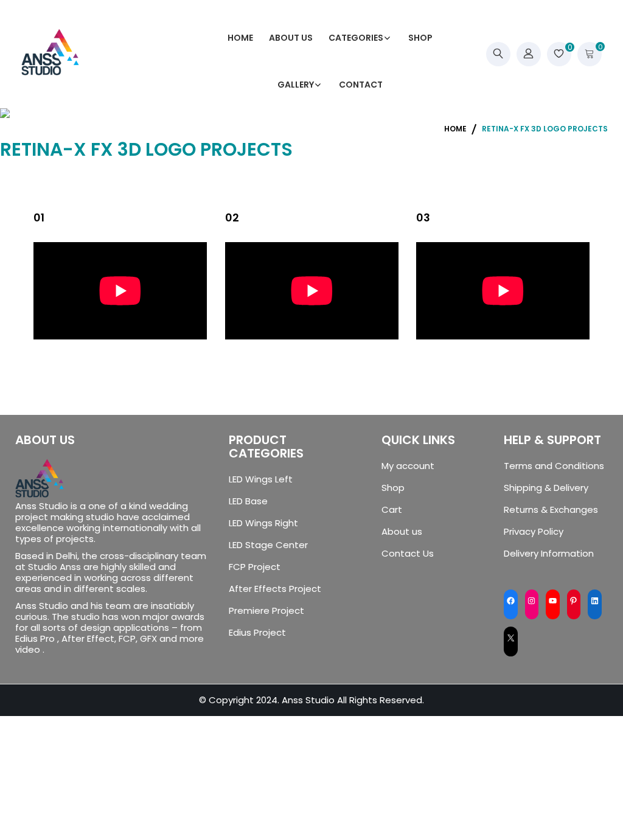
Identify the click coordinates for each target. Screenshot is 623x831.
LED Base (248, 501)
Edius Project (257, 632)
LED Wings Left (261, 479)
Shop (393, 487)
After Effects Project (275, 588)
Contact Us (407, 553)
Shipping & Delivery (546, 487)
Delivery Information (549, 553)
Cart (391, 509)
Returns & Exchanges (551, 509)
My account (407, 466)
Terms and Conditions (554, 466)
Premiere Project (266, 610)
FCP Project (254, 567)
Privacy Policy (533, 531)
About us (401, 531)
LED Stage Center (268, 545)
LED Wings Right (263, 523)
